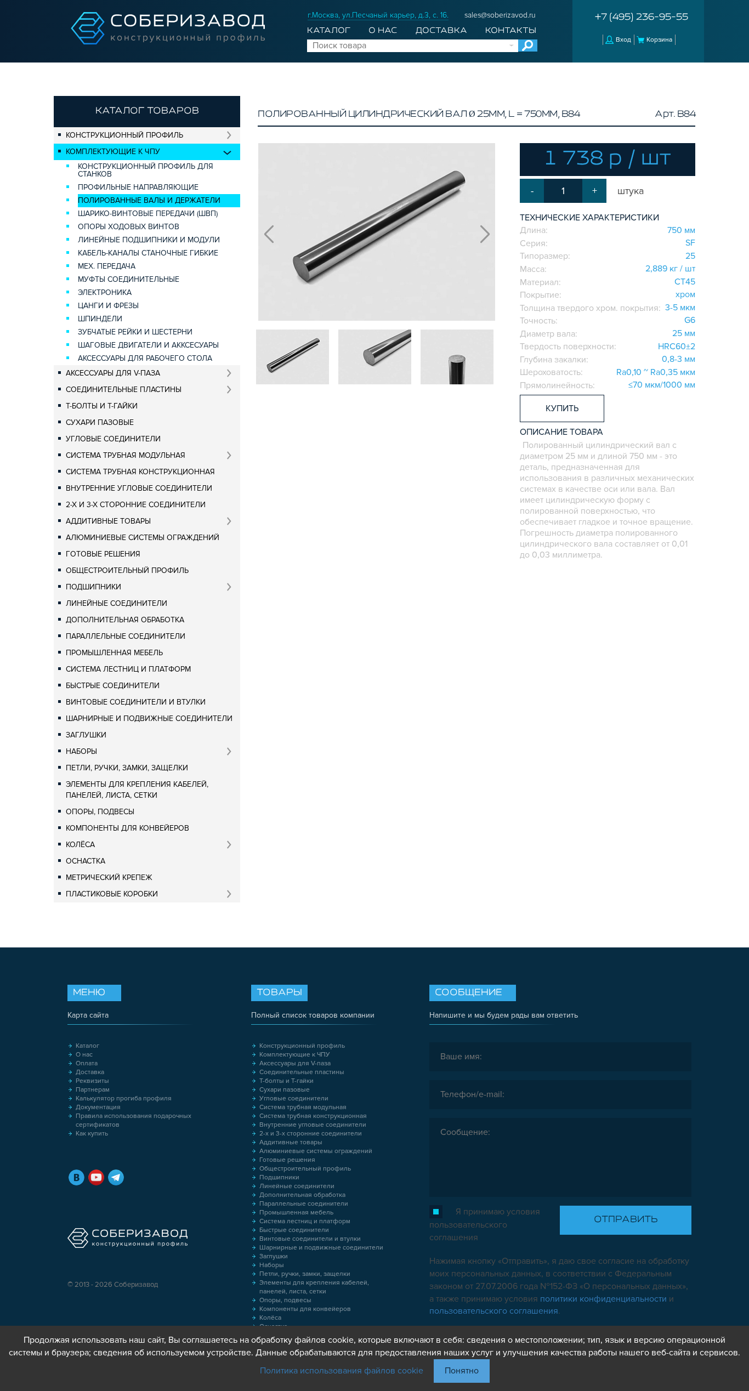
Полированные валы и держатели (149, 200)
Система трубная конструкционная (140, 471)
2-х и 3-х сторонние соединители (136, 504)
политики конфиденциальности (603, 1298)
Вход (623, 40)
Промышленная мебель (114, 652)
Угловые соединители (113, 439)
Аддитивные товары (108, 521)
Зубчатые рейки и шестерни (135, 332)
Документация (98, 1107)
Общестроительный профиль (127, 570)
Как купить (92, 1133)
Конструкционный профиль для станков (145, 170)
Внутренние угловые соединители (139, 488)
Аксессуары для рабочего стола (145, 358)
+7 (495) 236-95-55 (641, 17)
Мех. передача (106, 266)
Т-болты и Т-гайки (102, 406)
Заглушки (86, 735)
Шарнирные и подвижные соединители (149, 718)
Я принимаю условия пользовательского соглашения (484, 1224)
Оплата (87, 1063)
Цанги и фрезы (108, 305)
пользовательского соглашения (493, 1310)
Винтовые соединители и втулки (136, 702)
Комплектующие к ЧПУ (113, 151)
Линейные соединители (116, 603)
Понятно (462, 1370)
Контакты (510, 31)
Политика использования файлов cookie (341, 1370)
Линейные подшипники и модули (149, 240)
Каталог (328, 31)
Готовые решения (103, 554)
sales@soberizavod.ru (500, 15)
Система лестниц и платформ (128, 669)
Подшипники (93, 587)
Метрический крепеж (109, 877)
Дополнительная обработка (125, 619)
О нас (382, 31)
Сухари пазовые (100, 422)
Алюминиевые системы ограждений (142, 537)
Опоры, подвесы (100, 811)
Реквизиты (92, 1081)
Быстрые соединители (113, 685)
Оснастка (85, 861)
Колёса (80, 844)
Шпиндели (100, 318)
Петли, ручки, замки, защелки (127, 768)
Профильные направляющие (138, 187)
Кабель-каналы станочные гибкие (148, 253)
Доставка (441, 31)
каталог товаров (147, 111)
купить (562, 408)
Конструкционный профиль (124, 135)
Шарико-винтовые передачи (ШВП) (148, 213)
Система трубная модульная (125, 455)
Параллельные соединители (125, 636)
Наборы (81, 751)
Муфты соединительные (128, 279)
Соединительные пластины (123, 389)
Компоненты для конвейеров (127, 828)
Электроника (105, 292)
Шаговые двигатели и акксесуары (148, 345)
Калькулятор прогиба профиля (124, 1098)
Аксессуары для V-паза (113, 373)
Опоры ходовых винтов (128, 226)
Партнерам (93, 1090)
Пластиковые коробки (112, 894)
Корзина (659, 40)
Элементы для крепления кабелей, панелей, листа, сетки (137, 790)
